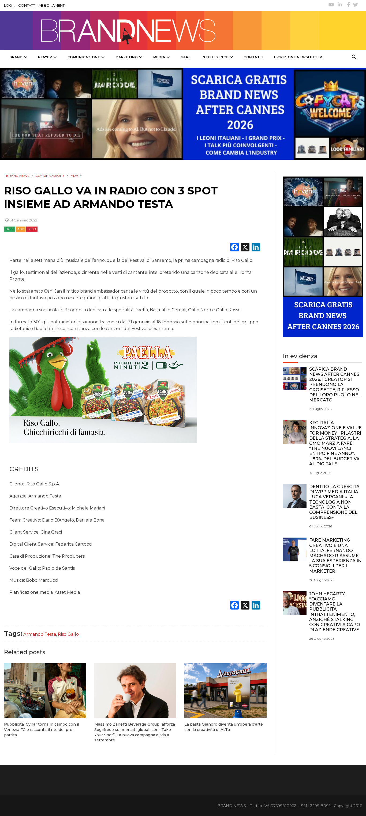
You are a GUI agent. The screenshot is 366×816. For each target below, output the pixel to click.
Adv (20, 229)
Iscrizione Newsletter (298, 57)
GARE (186, 57)
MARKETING (126, 57)
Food (32, 229)
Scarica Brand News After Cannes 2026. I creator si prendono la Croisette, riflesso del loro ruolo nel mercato (335, 385)
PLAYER (45, 57)
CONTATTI (27, 5)
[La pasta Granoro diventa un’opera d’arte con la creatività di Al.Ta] (225, 690)
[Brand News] (161, 30)
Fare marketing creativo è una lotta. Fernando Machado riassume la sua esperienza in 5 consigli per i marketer (335, 555)
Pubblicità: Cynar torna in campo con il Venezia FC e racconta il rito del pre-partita (41, 729)
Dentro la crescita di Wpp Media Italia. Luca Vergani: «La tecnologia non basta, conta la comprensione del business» (334, 502)
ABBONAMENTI (52, 5)
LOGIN (9, 5)
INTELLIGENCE (214, 57)
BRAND (16, 57)
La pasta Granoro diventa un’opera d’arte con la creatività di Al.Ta (223, 727)
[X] (245, 248)
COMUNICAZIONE (84, 57)
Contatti (253, 57)
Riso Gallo (68, 634)
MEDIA (159, 57)
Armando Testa (39, 634)
